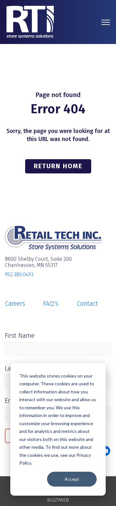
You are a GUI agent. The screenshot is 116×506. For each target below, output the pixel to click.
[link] (30, 21)
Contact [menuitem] (87, 303)
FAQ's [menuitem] (50, 303)
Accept (71, 479)
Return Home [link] (58, 166)
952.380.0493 (19, 274)
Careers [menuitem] (15, 303)
